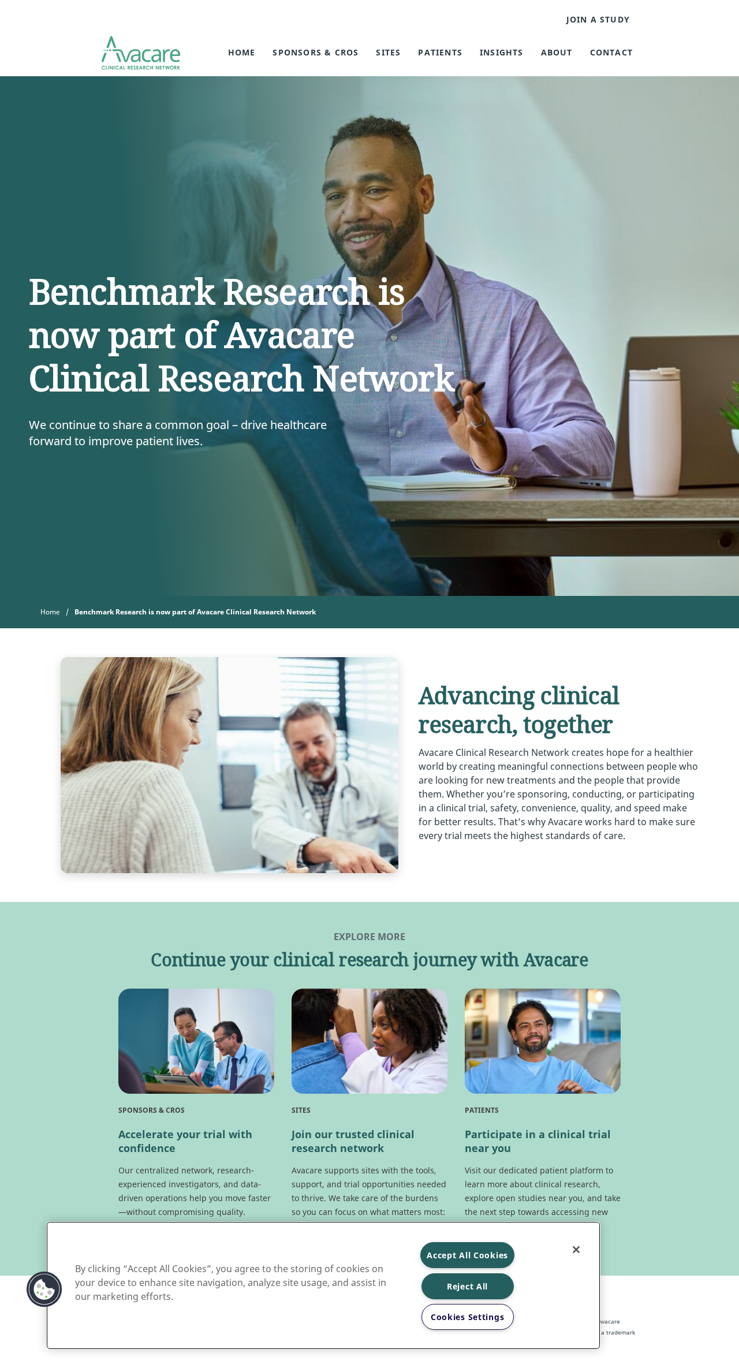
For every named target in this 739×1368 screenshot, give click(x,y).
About (557, 52)
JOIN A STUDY (598, 19)
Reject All (467, 1286)
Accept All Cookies (467, 1255)
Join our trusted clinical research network (353, 1141)
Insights (502, 52)
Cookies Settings (468, 1316)
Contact (611, 52)
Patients (440, 52)
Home (242, 52)
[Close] (576, 1249)
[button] (44, 1289)
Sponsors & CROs (316, 52)
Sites (388, 52)
